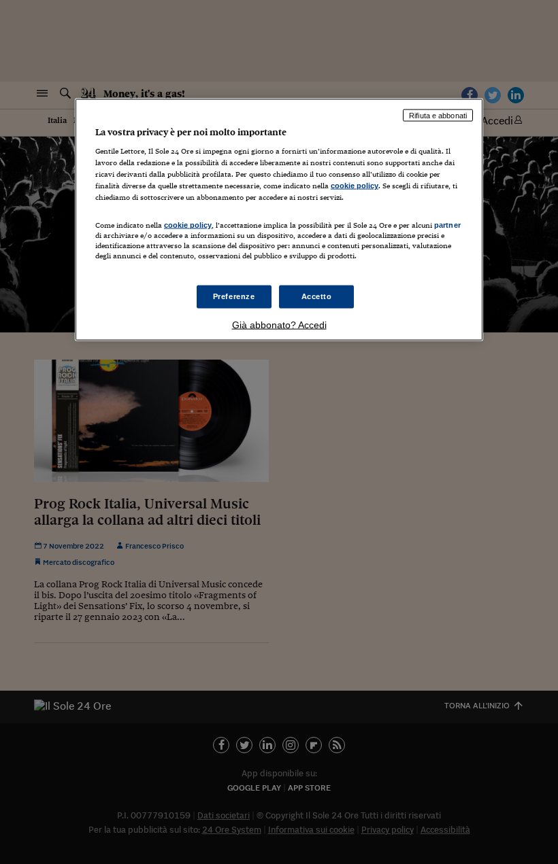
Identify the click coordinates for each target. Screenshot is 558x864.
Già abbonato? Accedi (279, 324)
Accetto (316, 296)
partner (447, 224)
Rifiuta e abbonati (438, 115)
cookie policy (354, 186)
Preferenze (234, 296)
